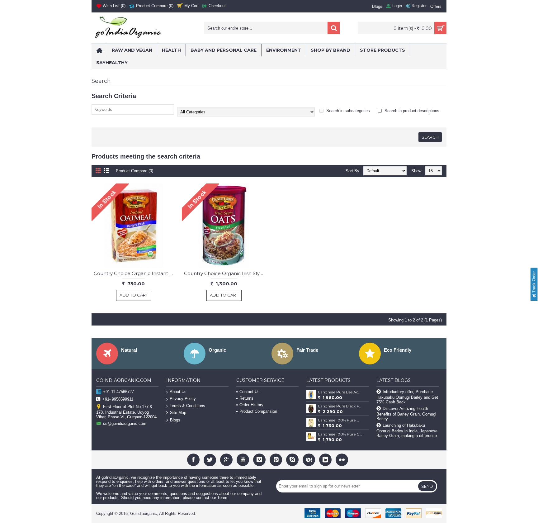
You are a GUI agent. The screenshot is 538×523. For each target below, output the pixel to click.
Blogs (175, 420)
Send (427, 486)
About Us (178, 391)
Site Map (178, 413)
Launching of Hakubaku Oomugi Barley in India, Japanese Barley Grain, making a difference (406, 430)
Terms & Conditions (187, 405)
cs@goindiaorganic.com (124, 423)
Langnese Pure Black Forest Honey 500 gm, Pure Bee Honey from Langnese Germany (340, 406)
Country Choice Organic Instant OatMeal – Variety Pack (135, 273)
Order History (251, 404)
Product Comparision (258, 411)
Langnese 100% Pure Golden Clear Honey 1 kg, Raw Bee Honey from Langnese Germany (340, 434)
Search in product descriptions (411, 110)
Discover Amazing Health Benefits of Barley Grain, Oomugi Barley (406, 413)
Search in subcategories (347, 110)
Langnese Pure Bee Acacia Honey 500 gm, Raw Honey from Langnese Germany (340, 392)
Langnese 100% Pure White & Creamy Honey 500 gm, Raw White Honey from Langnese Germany (340, 420)
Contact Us (249, 391)
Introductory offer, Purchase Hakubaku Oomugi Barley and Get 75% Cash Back (407, 396)
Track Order (533, 282)
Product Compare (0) (134, 171)
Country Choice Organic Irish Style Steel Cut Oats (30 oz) (225, 273)
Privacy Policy (183, 398)
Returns (246, 398)
